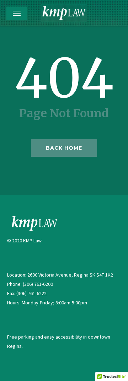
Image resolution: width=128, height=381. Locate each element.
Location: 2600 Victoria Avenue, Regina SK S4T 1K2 (60, 275)
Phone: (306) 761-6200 (30, 284)
